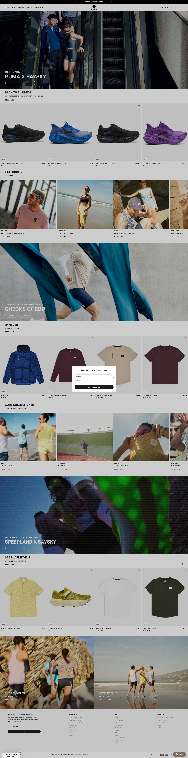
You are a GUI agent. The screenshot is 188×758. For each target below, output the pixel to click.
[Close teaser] (21, 752)
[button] (11, 755)
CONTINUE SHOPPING (94, 387)
